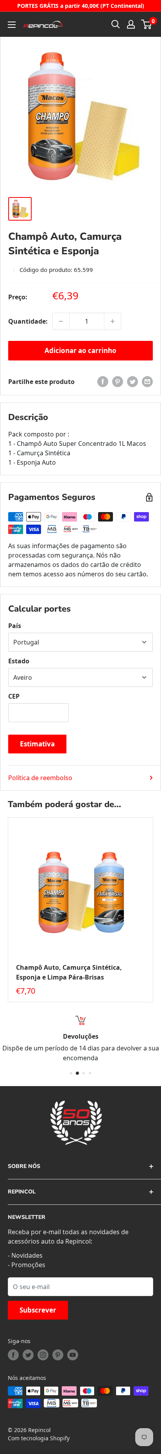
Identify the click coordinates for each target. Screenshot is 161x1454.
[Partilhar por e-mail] (147, 381)
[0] (147, 24)
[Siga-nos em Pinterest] (57, 1354)
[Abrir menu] (12, 25)
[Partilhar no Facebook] (102, 381)
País (14, 625)
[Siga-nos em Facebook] (13, 1354)
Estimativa (37, 743)
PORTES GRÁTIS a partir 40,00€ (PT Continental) (80, 5)
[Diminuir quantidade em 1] (61, 321)
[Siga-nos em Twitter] (28, 1354)
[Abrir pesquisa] (115, 24)
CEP (14, 696)
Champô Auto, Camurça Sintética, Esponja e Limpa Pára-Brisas (69, 972)
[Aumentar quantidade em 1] (112, 321)
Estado (18, 661)
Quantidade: (28, 321)
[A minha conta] (131, 24)
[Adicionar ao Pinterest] (117, 381)
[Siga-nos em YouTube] (72, 1354)
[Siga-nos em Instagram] (43, 1354)
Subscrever (38, 1310)
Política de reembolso (40, 777)
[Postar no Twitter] (132, 381)
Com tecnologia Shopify (39, 1438)
